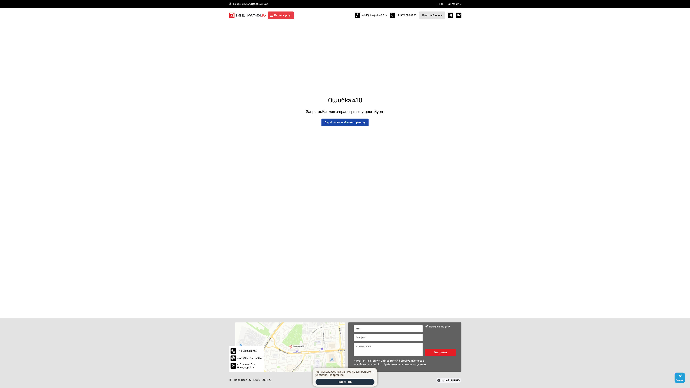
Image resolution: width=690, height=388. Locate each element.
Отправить (440, 352)
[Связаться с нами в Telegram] (450, 15)
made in (450, 380)
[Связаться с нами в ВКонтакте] (458, 15)
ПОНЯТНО (345, 382)
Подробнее (336, 375)
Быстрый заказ (432, 15)
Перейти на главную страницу (345, 122)
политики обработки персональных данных (397, 364)
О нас (440, 4)
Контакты (454, 4)
